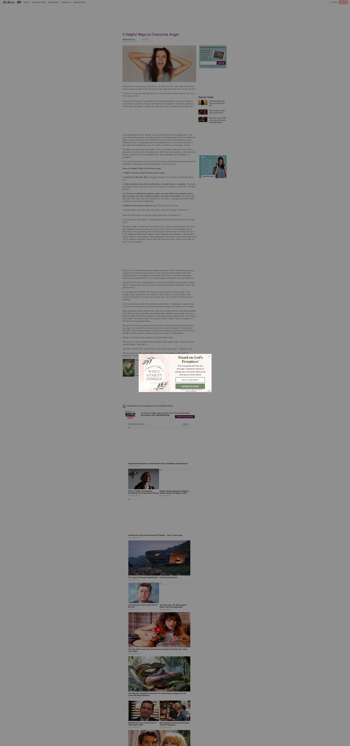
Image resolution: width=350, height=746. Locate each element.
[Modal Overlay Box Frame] (175, 373)
